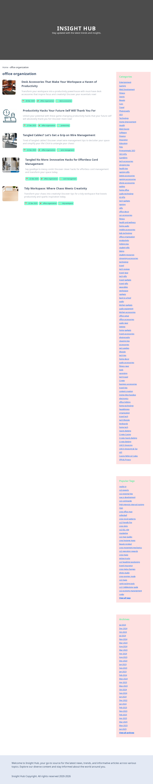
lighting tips (124, 244)
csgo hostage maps (127, 540)
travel (121, 265)
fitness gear (124, 366)
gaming (122, 204)
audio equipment (126, 308)
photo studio (124, 573)
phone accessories (127, 183)
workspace (123, 290)
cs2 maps (123, 580)
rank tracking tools (127, 583)
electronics (123, 398)
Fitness (122, 93)
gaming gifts (124, 172)
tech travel (123, 377)
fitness (122, 219)
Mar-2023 (123, 650)
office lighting (124, 402)
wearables (123, 287)
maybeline (123, 533)
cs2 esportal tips (126, 493)
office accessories (126, 319)
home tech (123, 427)
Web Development (127, 89)
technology (123, 262)
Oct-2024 (123, 689)
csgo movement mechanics (130, 547)
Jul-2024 (122, 635)
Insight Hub (76, 28)
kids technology (125, 233)
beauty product (125, 544)
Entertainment (125, 82)
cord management (68, 179)
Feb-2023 (123, 707)
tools (121, 369)
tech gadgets (124, 201)
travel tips (123, 387)
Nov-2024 (123, 639)
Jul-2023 (122, 625)
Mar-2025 (123, 722)
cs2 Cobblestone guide (128, 587)
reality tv (122, 486)
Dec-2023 (123, 661)
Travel (121, 107)
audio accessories (126, 362)
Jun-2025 (123, 729)
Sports (122, 96)
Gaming (122, 86)
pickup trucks (124, 558)
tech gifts (123, 276)
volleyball (123, 515)
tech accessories (126, 161)
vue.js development (127, 497)
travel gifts (123, 283)
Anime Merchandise (127, 395)
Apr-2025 (123, 718)
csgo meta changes (127, 569)
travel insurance (126, 565)
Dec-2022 (123, 700)
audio (121, 301)
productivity (63, 125)
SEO (121, 114)
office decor (124, 211)
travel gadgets (125, 280)
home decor (124, 359)
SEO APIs (123, 154)
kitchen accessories (127, 312)
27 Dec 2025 (30, 125)
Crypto (122, 380)
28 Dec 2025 (28, 101)
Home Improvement (127, 122)
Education (123, 143)
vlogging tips (124, 165)
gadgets (122, 294)
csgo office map (125, 511)
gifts (121, 208)
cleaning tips (124, 341)
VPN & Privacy (125, 459)
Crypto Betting (125, 441)
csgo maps (123, 555)
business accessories (128, 384)
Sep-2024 (123, 693)
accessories (124, 344)
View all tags (125, 598)
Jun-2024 (123, 697)
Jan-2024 (123, 704)
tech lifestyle (124, 420)
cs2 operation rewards (128, 551)
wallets (122, 186)
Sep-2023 (123, 668)
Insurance (123, 140)
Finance (122, 136)
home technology (126, 405)
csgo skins (123, 526)
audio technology (126, 193)
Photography (124, 111)
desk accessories (64, 101)
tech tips (122, 355)
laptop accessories (127, 175)
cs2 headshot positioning (129, 562)
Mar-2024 (123, 643)
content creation (126, 391)
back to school (125, 298)
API (120, 452)
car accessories (125, 215)
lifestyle (122, 352)
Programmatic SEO (127, 150)
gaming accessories (127, 179)
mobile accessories (127, 229)
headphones (124, 409)
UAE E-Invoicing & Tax (128, 449)
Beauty (122, 100)
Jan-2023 (123, 671)
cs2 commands (125, 501)
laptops (122, 326)
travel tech (123, 416)
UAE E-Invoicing (125, 445)
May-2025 (123, 725)
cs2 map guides (125, 537)
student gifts (124, 247)
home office (124, 190)
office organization (45, 101)
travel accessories (126, 334)
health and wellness (127, 222)
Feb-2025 (123, 714)
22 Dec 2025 (30, 150)
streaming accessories (128, 258)
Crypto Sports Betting (128, 438)
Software (123, 132)
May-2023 (123, 686)
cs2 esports (124, 490)
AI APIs (122, 197)
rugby (121, 594)
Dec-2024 (123, 628)
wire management (65, 150)
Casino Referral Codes (128, 456)
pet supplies (124, 348)
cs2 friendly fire (125, 522)
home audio (124, 226)
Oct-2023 (123, 632)
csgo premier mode (127, 576)
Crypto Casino (125, 434)
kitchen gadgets (125, 305)
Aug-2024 (123, 646)
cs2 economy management (130, 590)
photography (124, 337)
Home (5, 67)
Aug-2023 (123, 657)
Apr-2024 (123, 653)
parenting (123, 373)
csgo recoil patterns (127, 519)
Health (122, 125)
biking (121, 251)
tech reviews (124, 269)
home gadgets (125, 330)
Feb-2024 (123, 675)
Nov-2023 (123, 711)
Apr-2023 (123, 682)
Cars (121, 104)
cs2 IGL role (124, 529)
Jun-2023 (123, 664)
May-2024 (123, 679)
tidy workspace (66, 203)
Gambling (123, 157)
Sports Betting (125, 431)
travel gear (123, 272)
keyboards (123, 423)
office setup (124, 316)
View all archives (126, 732)
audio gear (123, 323)
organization (124, 413)
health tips (123, 168)
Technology (124, 118)
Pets (121, 147)
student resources (126, 254)
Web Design (124, 129)
